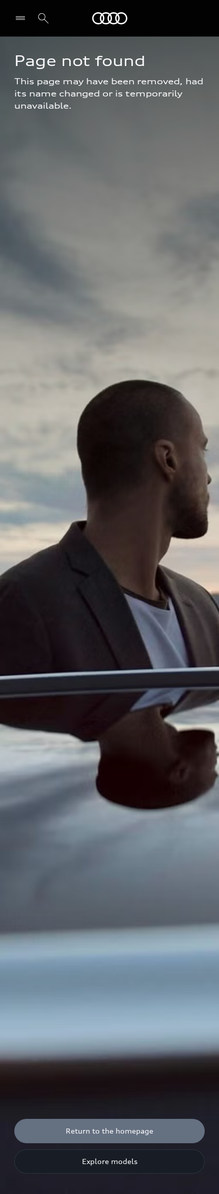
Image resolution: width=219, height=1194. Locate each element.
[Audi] (109, 18)
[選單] (22, 18)
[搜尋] (43, 18)
